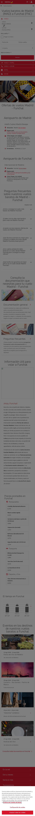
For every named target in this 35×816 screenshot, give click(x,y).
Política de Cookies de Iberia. (12, 802)
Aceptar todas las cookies (17, 812)
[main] (17, 801)
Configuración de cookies (17, 807)
